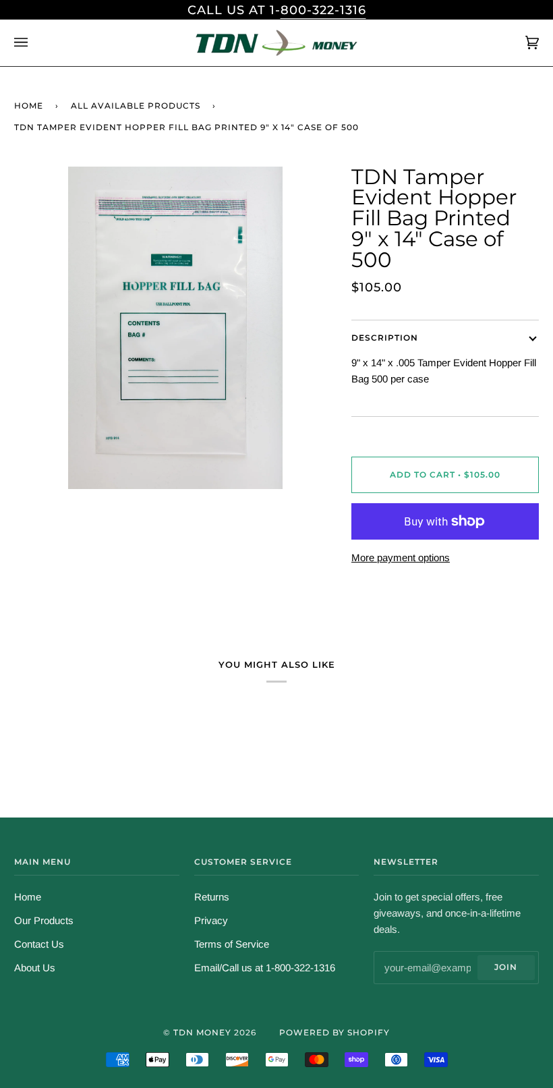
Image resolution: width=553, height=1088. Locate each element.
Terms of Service (231, 944)
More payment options (400, 557)
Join (505, 967)
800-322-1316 (323, 10)
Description (384, 338)
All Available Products (135, 106)
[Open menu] (34, 42)
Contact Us (39, 944)
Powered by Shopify (334, 1032)
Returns (211, 897)
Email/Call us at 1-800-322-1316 (264, 967)
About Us (34, 967)
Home (28, 106)
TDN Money (202, 1032)
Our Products (44, 920)
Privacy (211, 920)
